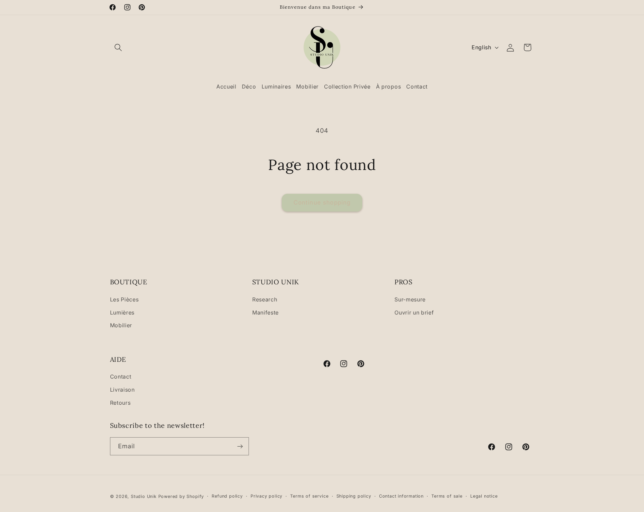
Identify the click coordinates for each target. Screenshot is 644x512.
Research (264, 299)
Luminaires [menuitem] (276, 86)
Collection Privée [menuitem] (347, 86)
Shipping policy (353, 496)
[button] (118, 47)
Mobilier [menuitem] (307, 86)
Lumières (122, 312)
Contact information (401, 496)
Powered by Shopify (181, 496)
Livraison (122, 390)
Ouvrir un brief (414, 312)
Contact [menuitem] (417, 86)
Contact (120, 377)
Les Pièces (124, 299)
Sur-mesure (410, 299)
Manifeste (265, 312)
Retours (120, 402)
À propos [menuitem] (388, 86)
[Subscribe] (240, 447)
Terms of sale (446, 496)
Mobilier (121, 325)
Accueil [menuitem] (226, 86)
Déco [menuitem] (249, 86)
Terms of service (309, 496)
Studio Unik (144, 496)
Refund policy (227, 496)
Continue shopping (322, 202)
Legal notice (484, 496)
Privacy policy (266, 496)
